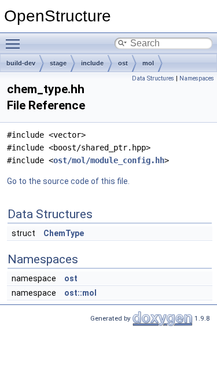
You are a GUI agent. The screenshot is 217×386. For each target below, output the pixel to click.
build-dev (20, 63)
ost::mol (80, 292)
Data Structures (153, 78)
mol (148, 63)
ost (123, 63)
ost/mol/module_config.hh (108, 160)
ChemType (63, 233)
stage (58, 63)
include (92, 63)
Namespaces (196, 78)
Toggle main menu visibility (15, 43)
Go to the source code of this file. (68, 181)
